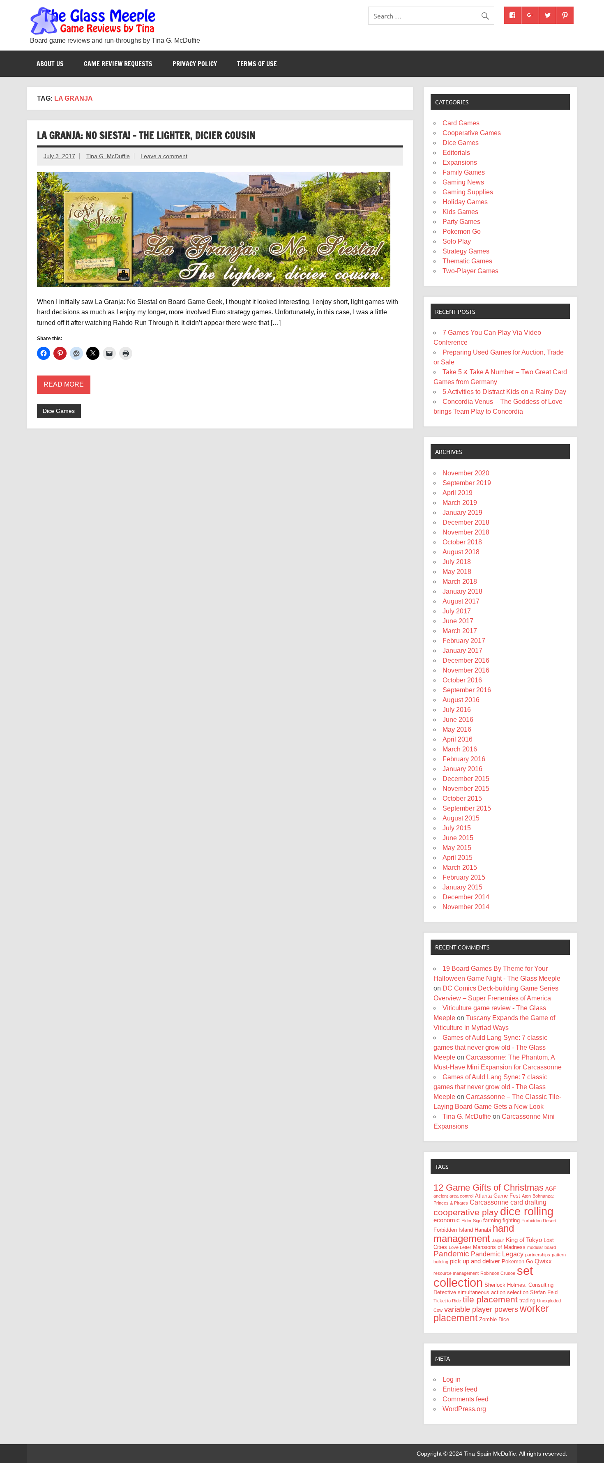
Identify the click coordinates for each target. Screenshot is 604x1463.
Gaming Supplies (468, 192)
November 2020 (466, 473)
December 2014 (466, 897)
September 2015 (467, 808)
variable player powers (481, 1309)
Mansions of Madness (499, 1247)
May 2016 (457, 729)
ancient (440, 1195)
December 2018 (466, 522)
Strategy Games (466, 251)
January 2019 (462, 512)
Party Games (461, 221)
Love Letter (460, 1247)
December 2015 (466, 778)
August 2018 (461, 551)
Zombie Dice (494, 1319)
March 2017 (460, 630)
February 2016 (464, 759)
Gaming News (463, 182)
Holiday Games (465, 201)
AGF (550, 1189)
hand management (473, 1233)
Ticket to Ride (447, 1300)
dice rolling (526, 1211)
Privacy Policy (195, 63)
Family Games (464, 172)
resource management (456, 1273)
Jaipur (498, 1240)
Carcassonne (489, 1202)
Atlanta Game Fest (497, 1196)
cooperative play (465, 1212)
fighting (511, 1220)
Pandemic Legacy (497, 1254)
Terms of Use (257, 63)
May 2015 (457, 847)
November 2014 (466, 906)
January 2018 (462, 591)
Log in (452, 1379)
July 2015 (457, 828)
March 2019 (460, 502)
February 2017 (464, 640)
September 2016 (467, 690)
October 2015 (462, 798)
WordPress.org (464, 1408)
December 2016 (466, 660)
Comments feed (466, 1399)
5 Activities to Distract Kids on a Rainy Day (504, 391)
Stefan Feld (544, 1292)
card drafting (528, 1202)
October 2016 (462, 680)
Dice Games (59, 411)
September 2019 (467, 482)
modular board (541, 1247)
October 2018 (462, 542)
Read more (64, 384)
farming (492, 1220)
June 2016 (458, 719)
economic (446, 1220)
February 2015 (464, 877)
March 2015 (460, 867)
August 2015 (461, 818)
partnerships (537, 1254)
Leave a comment (164, 156)
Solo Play (457, 241)
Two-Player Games (470, 270)
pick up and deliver (475, 1261)
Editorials (456, 152)
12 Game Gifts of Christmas (488, 1187)
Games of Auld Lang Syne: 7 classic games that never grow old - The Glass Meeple (490, 1047)
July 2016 (457, 709)
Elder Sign (471, 1220)
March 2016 (460, 749)
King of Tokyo (524, 1240)
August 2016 (461, 699)
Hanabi (483, 1230)
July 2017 (457, 611)
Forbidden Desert (538, 1220)
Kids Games (460, 211)
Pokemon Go (462, 231)
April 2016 (458, 739)
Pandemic (451, 1253)
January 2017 (462, 650)
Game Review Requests (118, 63)
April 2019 (458, 492)
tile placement (490, 1299)
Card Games (461, 123)
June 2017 (458, 620)
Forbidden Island (453, 1230)
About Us (50, 63)
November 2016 (466, 670)
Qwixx (543, 1261)
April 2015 (458, 857)
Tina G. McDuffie (108, 156)
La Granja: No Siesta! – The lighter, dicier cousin (146, 135)
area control (461, 1195)
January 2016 (462, 768)
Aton (526, 1195)
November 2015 (466, 788)
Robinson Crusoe (497, 1273)
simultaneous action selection (493, 1292)
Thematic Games (467, 261)
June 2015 (458, 837)
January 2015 (462, 887)
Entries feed (460, 1389)
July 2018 (457, 561)
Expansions (460, 162)
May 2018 (457, 571)
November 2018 (466, 532)
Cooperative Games (472, 132)
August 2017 (461, 601)
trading (527, 1300)
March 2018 (460, 581)
